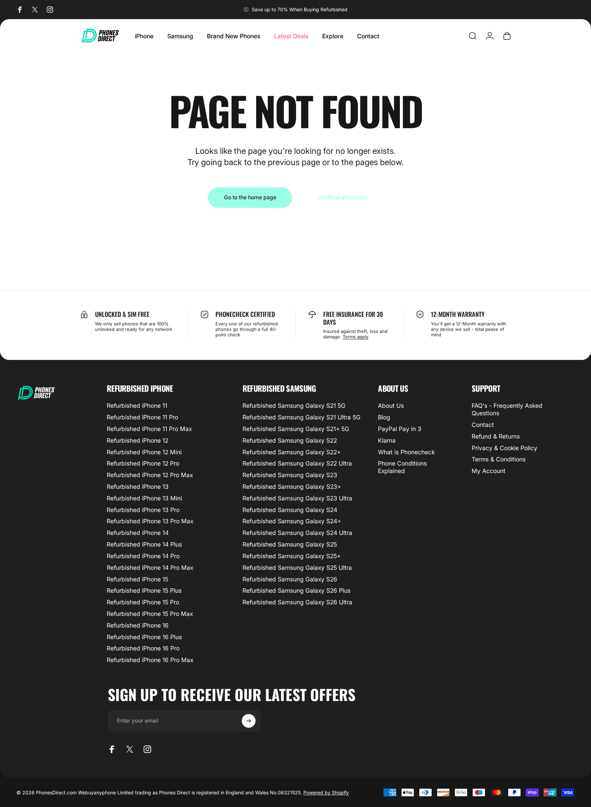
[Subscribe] (248, 721)
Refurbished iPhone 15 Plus (144, 590)
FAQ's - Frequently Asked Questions (507, 409)
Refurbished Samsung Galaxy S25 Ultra (297, 567)
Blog (384, 417)
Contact (483, 424)
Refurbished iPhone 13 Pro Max (150, 521)
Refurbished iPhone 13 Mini (144, 498)
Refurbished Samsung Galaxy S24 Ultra (297, 532)
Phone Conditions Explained (402, 467)
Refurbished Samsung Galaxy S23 (289, 475)
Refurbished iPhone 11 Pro (142, 417)
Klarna (387, 440)
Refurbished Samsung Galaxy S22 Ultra (297, 463)
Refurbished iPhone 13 (138, 486)
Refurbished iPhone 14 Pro (143, 556)
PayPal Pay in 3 (399, 428)
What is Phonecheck (406, 452)
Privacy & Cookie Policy (504, 448)
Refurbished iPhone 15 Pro (143, 602)
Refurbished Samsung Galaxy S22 (289, 440)
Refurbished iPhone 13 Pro (143, 509)
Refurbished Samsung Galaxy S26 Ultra (297, 602)
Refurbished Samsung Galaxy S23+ (291, 486)
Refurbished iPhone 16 (138, 625)
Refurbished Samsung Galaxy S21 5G (293, 405)
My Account (488, 470)
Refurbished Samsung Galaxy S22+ (291, 452)
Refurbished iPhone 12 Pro (143, 463)
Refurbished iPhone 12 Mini (144, 452)
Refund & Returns (496, 436)
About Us (391, 405)
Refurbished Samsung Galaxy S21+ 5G (295, 428)
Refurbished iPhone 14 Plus (144, 544)
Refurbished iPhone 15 (137, 579)
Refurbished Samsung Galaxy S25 (289, 544)
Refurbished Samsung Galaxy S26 (289, 579)
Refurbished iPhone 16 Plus (144, 637)
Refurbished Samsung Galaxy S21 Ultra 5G (301, 417)
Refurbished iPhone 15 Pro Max (150, 613)
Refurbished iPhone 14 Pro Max (150, 567)
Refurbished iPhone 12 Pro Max (150, 475)
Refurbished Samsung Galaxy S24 (289, 509)
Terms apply (355, 336)
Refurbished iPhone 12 (137, 440)
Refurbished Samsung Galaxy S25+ (291, 556)
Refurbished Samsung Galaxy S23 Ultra (297, 498)
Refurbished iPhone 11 (137, 405)
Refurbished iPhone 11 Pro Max (149, 428)
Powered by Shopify (326, 792)
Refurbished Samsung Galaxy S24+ (291, 521)
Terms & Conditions (499, 459)
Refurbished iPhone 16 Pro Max (150, 659)
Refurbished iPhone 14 (138, 532)
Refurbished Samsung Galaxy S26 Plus (296, 590)
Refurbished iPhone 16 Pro (143, 648)
